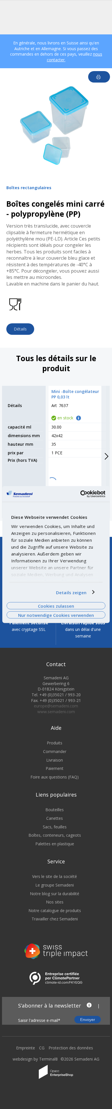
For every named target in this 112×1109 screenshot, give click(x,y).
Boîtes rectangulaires (28, 187)
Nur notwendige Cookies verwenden (56, 615)
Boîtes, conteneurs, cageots (54, 835)
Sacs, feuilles (55, 827)
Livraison (54, 760)
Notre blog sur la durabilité (54, 893)
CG (42, 1048)
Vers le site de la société (54, 876)
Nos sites (54, 902)
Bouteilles (54, 809)
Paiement (54, 768)
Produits (54, 743)
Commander (54, 751)
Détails (20, 329)
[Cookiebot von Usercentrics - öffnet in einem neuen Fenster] (80, 494)
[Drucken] (99, 77)
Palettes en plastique (54, 843)
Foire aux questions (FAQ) (54, 777)
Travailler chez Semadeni (55, 919)
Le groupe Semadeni (54, 885)
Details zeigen (71, 592)
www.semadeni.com (56, 711)
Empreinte (25, 1048)
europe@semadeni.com (56, 706)
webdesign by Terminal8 (35, 1059)
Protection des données (71, 1048)
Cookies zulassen (56, 606)
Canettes (54, 818)
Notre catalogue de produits (54, 910)
